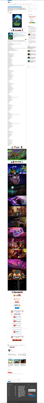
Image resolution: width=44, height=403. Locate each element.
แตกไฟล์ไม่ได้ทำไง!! (20, 0)
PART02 (15, 323)
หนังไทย (8, 394)
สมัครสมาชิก (34, 396)
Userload (23, 390)
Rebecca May (19, 34)
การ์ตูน (8, 393)
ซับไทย (21, 391)
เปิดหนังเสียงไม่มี (24, 0)
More (27, 0)
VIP (24, 390)
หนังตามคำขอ (9, 395)
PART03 (17, 323)
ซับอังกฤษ (20, 391)
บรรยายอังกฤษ (24, 391)
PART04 (19, 323)
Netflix (8, 392)
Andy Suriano (21, 34)
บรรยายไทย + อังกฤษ (22, 392)
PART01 (13, 323)
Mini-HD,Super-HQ (9, 359)
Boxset (8, 390)
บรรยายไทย (19, 392)
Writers (14, 34)
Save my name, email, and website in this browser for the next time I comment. (14, 380)
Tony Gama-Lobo (17, 34)
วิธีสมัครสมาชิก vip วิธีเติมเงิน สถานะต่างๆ (16, 0)
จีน (18, 391)
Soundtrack (9, 391)
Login (26, 0)
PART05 (21, 323)
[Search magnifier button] (35, 8)
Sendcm (19, 390)
